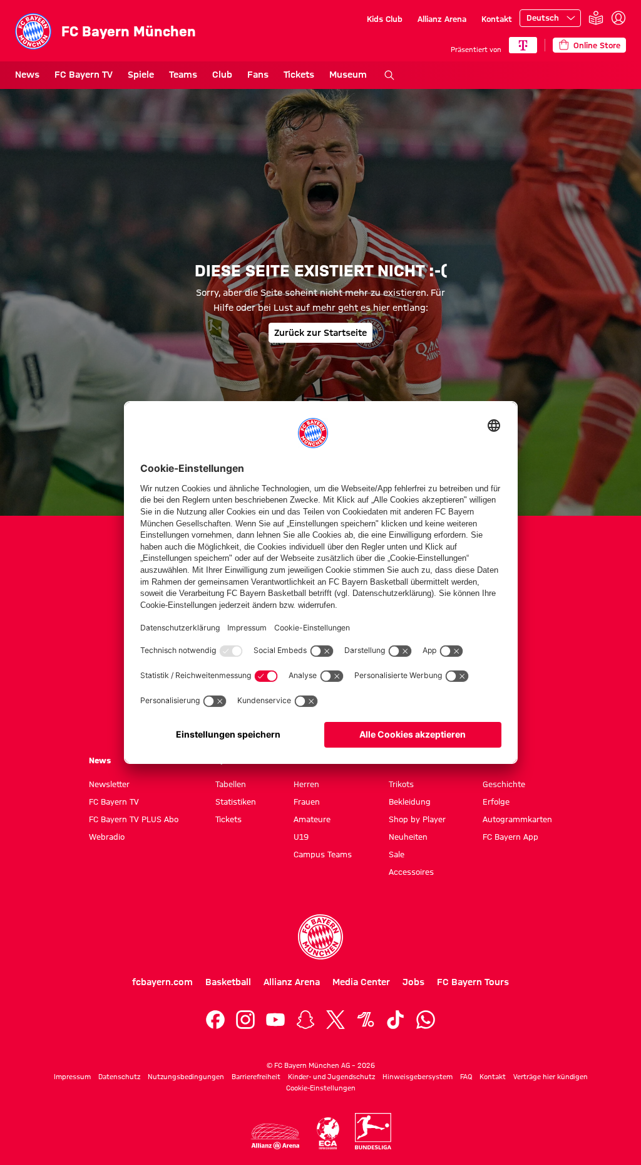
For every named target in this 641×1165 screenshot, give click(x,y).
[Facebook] (215, 1020)
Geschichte (504, 784)
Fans (258, 75)
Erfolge (496, 801)
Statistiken (235, 801)
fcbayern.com (162, 982)
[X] (336, 1020)
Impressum (72, 1076)
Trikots (401, 784)
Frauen (307, 801)
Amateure (312, 819)
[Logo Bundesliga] (373, 1131)
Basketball (228, 982)
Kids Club (385, 18)
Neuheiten (408, 836)
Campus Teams (323, 854)
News (27, 75)
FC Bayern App (510, 836)
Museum (348, 75)
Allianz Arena (442, 18)
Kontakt (496, 18)
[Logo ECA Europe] (328, 1133)
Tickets (299, 75)
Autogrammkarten (517, 819)
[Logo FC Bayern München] (320, 936)
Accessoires (411, 871)
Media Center (361, 982)
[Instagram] (245, 1020)
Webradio (107, 836)
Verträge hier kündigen (550, 1076)
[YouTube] (275, 1020)
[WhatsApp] (426, 1020)
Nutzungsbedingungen (186, 1076)
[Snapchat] (305, 1020)
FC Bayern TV (83, 75)
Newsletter (109, 784)
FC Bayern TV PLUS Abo (133, 819)
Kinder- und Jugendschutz (331, 1076)
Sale (396, 854)
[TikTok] (396, 1020)
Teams (183, 75)
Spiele (141, 75)
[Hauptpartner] (523, 45)
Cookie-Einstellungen (321, 1088)
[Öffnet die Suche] (389, 75)
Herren (306, 784)
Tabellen (230, 784)
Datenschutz (119, 1076)
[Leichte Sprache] (595, 18)
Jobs (413, 982)
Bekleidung (410, 801)
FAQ (466, 1076)
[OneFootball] (366, 1020)
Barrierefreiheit (256, 1076)
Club (222, 75)
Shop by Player (417, 819)
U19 (301, 836)
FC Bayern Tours (473, 982)
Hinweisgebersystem (417, 1076)
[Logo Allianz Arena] (275, 1136)
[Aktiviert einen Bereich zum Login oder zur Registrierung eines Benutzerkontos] (618, 18)
